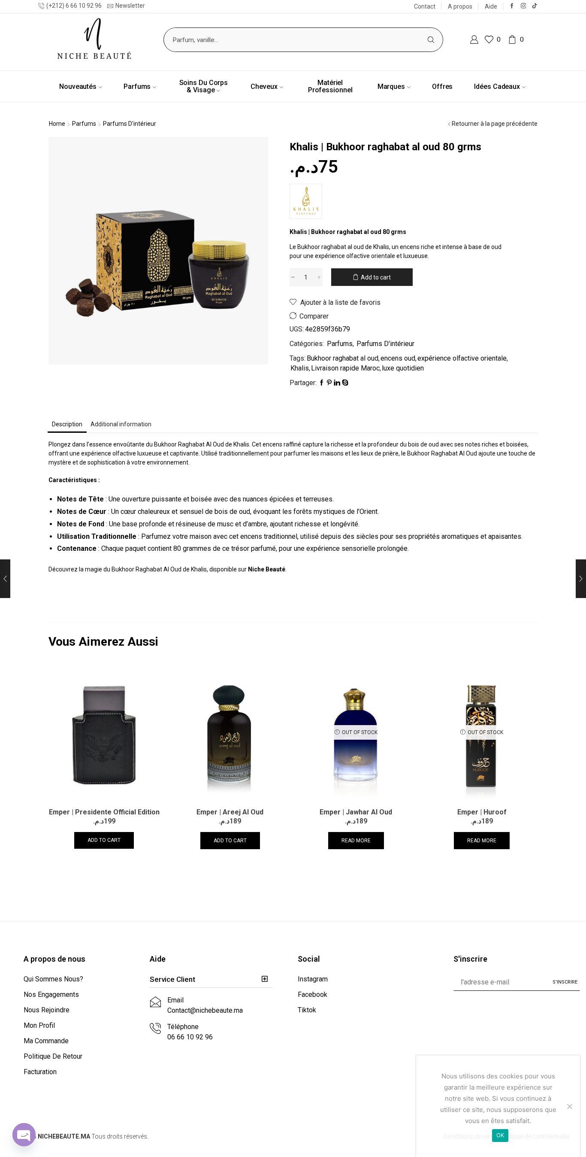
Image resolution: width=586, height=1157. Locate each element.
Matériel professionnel (330, 86)
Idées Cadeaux (497, 86)
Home (57, 123)
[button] (211, 980)
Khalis (299, 368)
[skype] (344, 383)
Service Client (172, 979)
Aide (491, 6)
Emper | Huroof (482, 812)
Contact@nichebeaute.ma (205, 1010)
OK (500, 1135)
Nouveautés (78, 86)
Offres (442, 86)
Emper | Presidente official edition (104, 812)
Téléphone (183, 1027)
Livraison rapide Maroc (345, 368)
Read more (356, 841)
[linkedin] (337, 383)
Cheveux (264, 86)
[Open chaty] (24, 1134)
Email (175, 1000)
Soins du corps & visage (203, 86)
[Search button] (431, 40)
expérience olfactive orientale (462, 358)
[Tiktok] (535, 6)
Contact (424, 6)
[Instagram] (523, 6)
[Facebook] (512, 6)
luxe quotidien (403, 368)
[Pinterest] (329, 383)
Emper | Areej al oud (229, 812)
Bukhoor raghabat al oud (342, 358)
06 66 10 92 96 (190, 1037)
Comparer (314, 316)
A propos (460, 6)
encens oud (398, 358)
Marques (391, 86)
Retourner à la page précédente (495, 123)
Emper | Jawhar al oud (356, 812)
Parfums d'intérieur (129, 123)
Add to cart (376, 277)
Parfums (137, 86)
